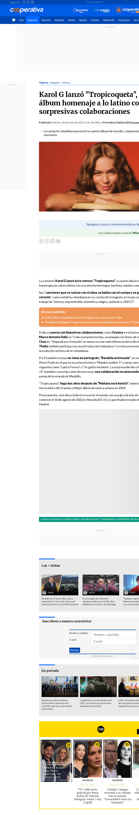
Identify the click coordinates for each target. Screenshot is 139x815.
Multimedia (108, 20)
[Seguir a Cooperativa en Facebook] (24, 2)
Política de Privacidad (102, 656)
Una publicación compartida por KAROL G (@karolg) (85, 470)
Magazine (32, 20)
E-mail (72, 639)
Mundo (71, 20)
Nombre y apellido (78, 633)
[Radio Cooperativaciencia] (102, 10)
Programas (124, 20)
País (21, 20)
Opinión (83, 20)
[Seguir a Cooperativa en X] (28, 2)
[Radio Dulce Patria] (80, 10)
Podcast (95, 20)
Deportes (46, 20)
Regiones (59, 20)
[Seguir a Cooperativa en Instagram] (32, 2)
